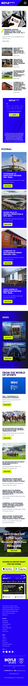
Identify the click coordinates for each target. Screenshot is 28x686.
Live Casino (4, 629)
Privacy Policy (5, 642)
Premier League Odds (6, 627)
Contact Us (4, 638)
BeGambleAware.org (20, 670)
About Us (4, 640)
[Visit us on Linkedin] (12, 652)
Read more (7, 404)
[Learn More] (7, 569)
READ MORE (8, 186)
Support (4, 637)
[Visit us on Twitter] (6, 652)
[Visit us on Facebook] (3, 652)
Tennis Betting (5, 626)
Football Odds (5, 622)
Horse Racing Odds (6, 624)
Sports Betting (5, 620)
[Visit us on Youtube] (9, 652)
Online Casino (5, 631)
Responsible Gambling (7, 644)
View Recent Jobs (5, 646)
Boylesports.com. (12, 677)
